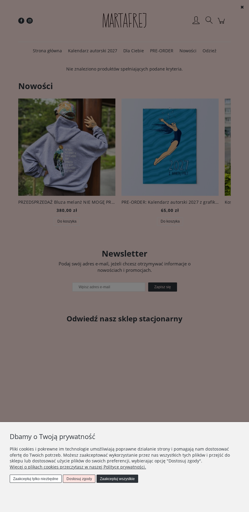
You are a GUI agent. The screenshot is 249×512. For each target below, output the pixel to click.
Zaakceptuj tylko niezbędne (35, 479)
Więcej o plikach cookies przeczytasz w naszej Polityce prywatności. (78, 467)
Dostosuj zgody (79, 479)
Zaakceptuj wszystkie (117, 479)
